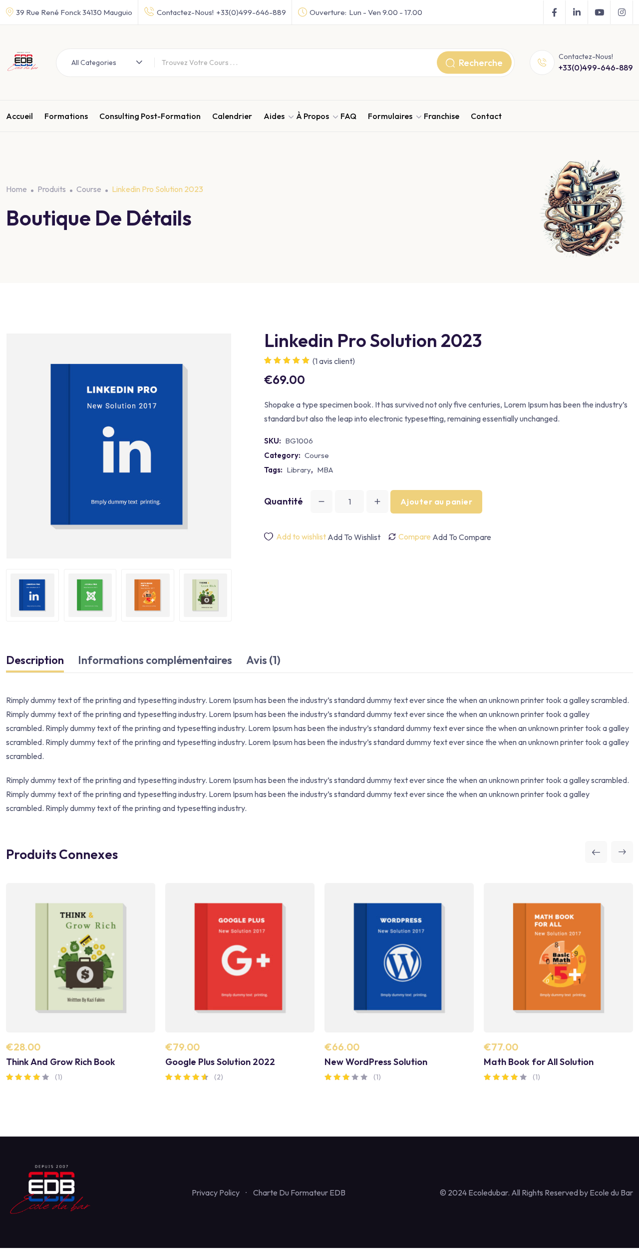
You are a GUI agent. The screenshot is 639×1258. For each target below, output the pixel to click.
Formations (66, 116)
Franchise (441, 116)
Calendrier (232, 116)
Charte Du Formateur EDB (299, 1193)
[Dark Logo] (23, 62)
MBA (325, 469)
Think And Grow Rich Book (60, 1062)
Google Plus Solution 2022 (220, 1062)
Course (317, 455)
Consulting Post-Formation (150, 116)
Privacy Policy (216, 1193)
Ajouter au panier (436, 501)
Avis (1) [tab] (263, 660)
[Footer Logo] (51, 1191)
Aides (274, 116)
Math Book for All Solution (539, 1062)
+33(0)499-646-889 (251, 12)
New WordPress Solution (375, 1062)
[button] (596, 852)
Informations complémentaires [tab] (155, 660)
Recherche (481, 62)
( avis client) (334, 361)
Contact (486, 116)
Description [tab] (35, 660)
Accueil (19, 116)
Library (299, 469)
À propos (312, 116)
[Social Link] (554, 12)
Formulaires (390, 116)
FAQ (348, 116)
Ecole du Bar (611, 1193)
